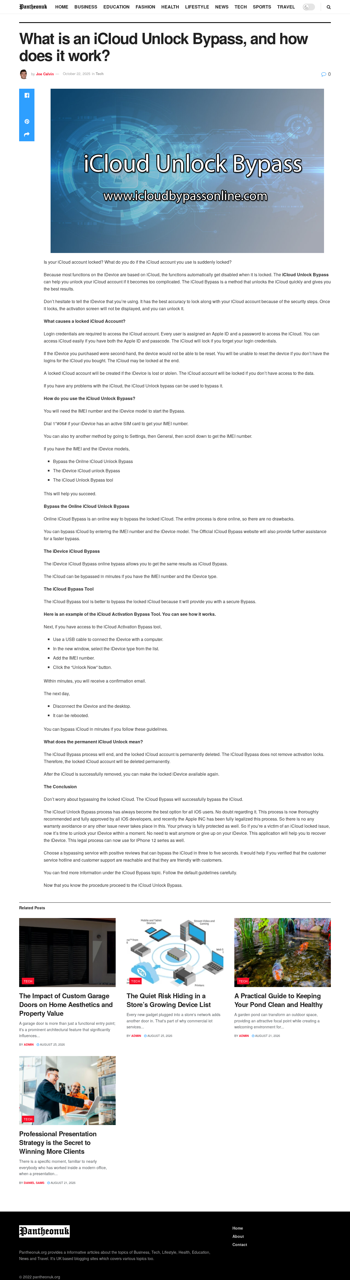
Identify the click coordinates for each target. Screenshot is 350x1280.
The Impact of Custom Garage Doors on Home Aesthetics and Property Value (66, 1004)
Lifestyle (197, 7)
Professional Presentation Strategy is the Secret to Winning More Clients (58, 1142)
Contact (239, 1244)
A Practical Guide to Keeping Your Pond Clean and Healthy (278, 1000)
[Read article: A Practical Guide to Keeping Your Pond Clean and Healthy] (282, 952)
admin (29, 1044)
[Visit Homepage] (33, 6)
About (238, 1236)
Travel (286, 7)
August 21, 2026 (267, 1035)
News (222, 7)
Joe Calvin (45, 73)
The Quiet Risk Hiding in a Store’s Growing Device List (169, 1000)
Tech (241, 7)
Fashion (145, 7)
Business (85, 7)
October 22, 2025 (76, 73)
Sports (262, 7)
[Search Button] (329, 7)
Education (116, 7)
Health (170, 7)
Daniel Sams (34, 1183)
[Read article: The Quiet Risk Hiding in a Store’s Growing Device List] (175, 952)
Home (61, 7)
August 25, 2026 (52, 1044)
